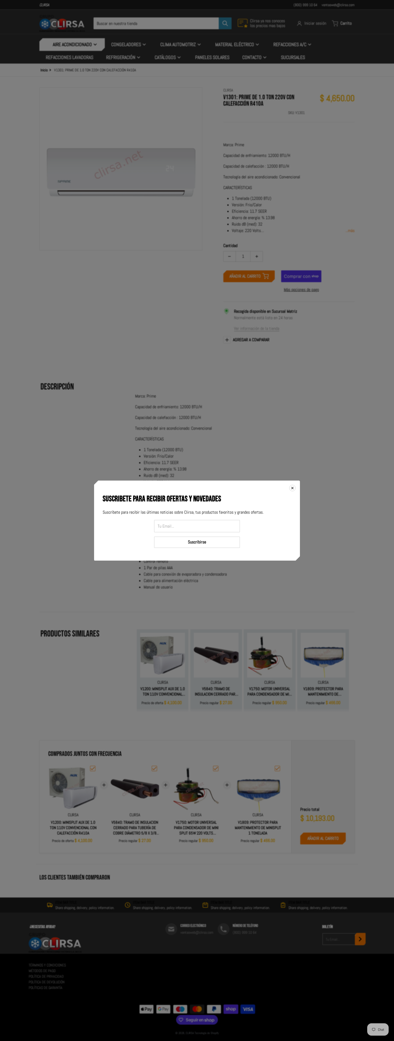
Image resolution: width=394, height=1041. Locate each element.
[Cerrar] (292, 488)
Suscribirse (197, 542)
